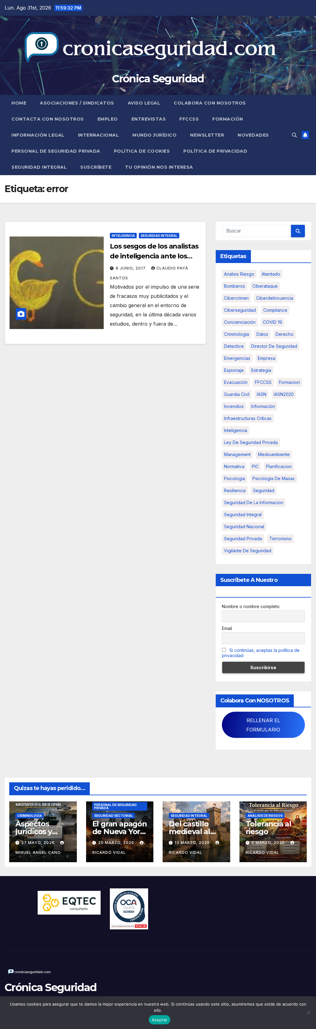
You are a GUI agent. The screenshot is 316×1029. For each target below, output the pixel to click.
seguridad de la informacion (253, 502)
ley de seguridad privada (251, 442)
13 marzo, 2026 (193, 842)
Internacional (98, 135)
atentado (271, 274)
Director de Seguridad (274, 346)
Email (227, 628)
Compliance (275, 310)
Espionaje (234, 370)
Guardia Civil (236, 394)
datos (262, 334)
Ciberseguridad (240, 310)
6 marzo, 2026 (269, 842)
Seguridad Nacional (244, 526)
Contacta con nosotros (47, 119)
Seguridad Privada (243, 538)
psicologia (234, 478)
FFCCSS (189, 119)
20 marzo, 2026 (116, 842)
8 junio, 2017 (131, 268)
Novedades (253, 135)
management (237, 454)
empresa (266, 358)
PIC (255, 466)
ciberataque (265, 286)
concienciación (240, 322)
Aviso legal (144, 103)
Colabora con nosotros (210, 103)
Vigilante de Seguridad (247, 550)
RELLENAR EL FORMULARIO (263, 725)
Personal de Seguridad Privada (55, 151)
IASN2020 (284, 394)
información (263, 406)
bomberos (234, 286)
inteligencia (235, 430)
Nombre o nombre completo (251, 606)
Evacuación (235, 382)
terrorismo (280, 538)
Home (18, 103)
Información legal (37, 135)
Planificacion (279, 466)
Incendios (234, 406)
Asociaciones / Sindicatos (77, 103)
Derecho (284, 334)
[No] (308, 1013)
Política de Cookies (142, 151)
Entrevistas (148, 119)
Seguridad (263, 490)
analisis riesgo (239, 274)
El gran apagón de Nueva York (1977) (119, 831)
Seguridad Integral (39, 167)
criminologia (236, 334)
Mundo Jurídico (154, 135)
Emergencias (237, 358)
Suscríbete (95, 167)
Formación (227, 119)
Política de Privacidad (215, 151)
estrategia (261, 370)
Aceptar (160, 1019)
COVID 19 (272, 322)
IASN (261, 394)
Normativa (234, 466)
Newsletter (207, 135)
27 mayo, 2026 (38, 842)
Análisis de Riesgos (265, 815)
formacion (289, 382)
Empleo (108, 119)
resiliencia (235, 490)
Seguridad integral (243, 514)
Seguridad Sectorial (113, 815)
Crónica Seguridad (158, 78)
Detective (234, 346)
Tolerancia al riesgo (268, 827)
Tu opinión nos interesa (159, 167)
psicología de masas (273, 478)
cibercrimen (236, 298)
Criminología (29, 815)
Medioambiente (274, 454)
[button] (294, 135)
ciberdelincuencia (274, 298)
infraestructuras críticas (248, 418)
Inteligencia (123, 235)
